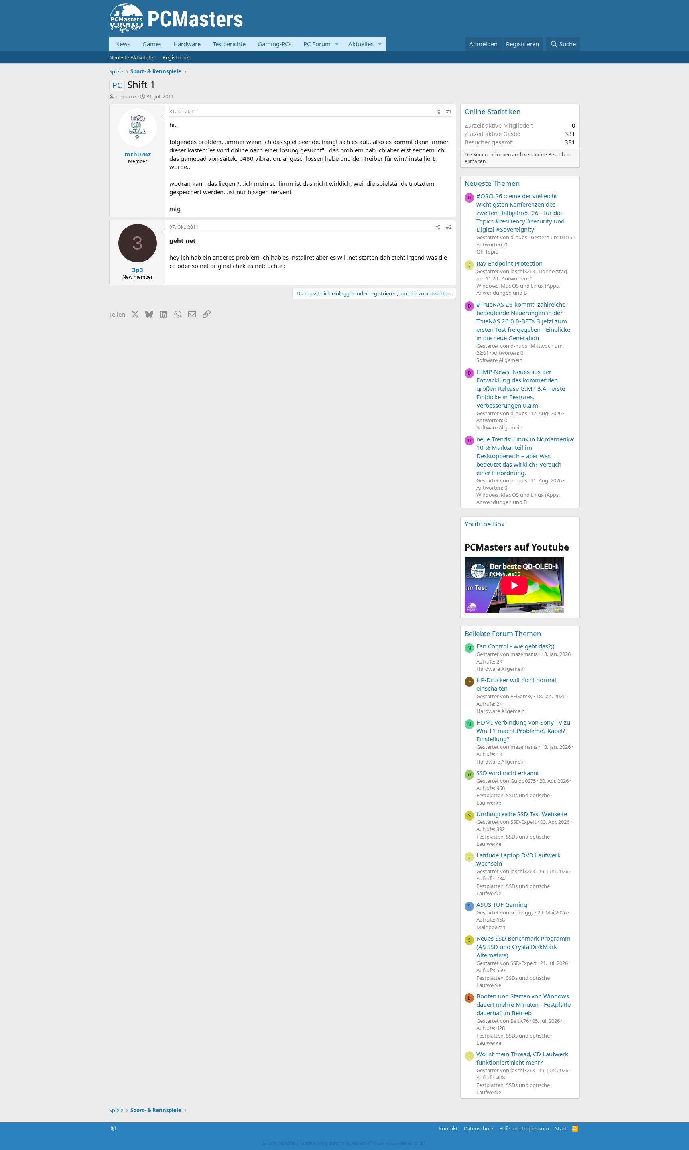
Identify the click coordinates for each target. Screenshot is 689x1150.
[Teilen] (438, 111)
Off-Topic (487, 251)
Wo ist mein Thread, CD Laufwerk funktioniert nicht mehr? (522, 1058)
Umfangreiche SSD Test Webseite (521, 814)
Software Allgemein (499, 360)
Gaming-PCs (274, 44)
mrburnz (126, 96)
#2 (449, 227)
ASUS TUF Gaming (501, 904)
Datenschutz (479, 1128)
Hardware (187, 44)
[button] (337, 44)
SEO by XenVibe (279, 1143)
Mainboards (490, 927)
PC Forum (317, 44)
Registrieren (177, 57)
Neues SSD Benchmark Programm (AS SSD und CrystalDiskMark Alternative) (523, 946)
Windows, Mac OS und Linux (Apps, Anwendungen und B (518, 289)
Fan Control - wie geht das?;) (515, 646)
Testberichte (229, 44)
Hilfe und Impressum (524, 1128)
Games (151, 44)
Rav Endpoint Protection (509, 263)
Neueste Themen (492, 183)
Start (561, 1128)
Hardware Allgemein (500, 668)
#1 (449, 111)
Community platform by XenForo (363, 1143)
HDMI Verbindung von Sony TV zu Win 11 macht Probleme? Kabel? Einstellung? (523, 730)
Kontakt (448, 1128)
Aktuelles (361, 44)
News (122, 44)
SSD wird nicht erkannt (507, 773)
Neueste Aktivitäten (132, 57)
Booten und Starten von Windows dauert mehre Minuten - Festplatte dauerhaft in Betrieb (523, 1004)
